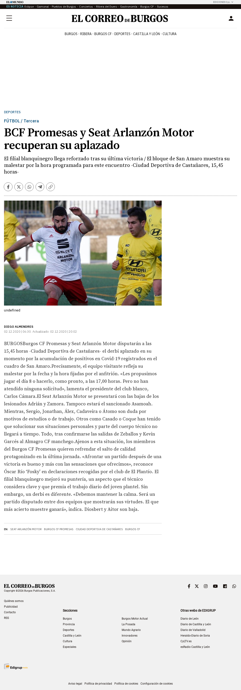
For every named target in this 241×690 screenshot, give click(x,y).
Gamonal (43, 6)
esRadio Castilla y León (195, 647)
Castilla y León (146, 34)
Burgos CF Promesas (58, 529)
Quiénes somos (14, 601)
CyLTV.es (186, 641)
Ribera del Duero (106, 6)
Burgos (71, 34)
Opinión (127, 641)
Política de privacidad (98, 683)
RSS (6, 618)
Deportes (12, 112)
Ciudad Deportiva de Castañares (99, 529)
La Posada (128, 624)
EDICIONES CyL (221, 2)
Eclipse (29, 6)
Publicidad (11, 606)
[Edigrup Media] (16, 666)
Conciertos (86, 6)
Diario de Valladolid (193, 630)
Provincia (69, 624)
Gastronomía (128, 6)
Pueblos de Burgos (64, 6)
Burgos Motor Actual (135, 618)
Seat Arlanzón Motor (26, 529)
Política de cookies (126, 683)
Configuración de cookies (157, 683)
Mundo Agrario (131, 630)
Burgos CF (147, 6)
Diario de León (190, 618)
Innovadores (129, 635)
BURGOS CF (103, 34)
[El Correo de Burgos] (120, 18)
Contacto (10, 612)
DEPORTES (122, 34)
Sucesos (162, 6)
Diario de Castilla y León (196, 624)
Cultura (170, 34)
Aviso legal (75, 683)
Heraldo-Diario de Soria (195, 635)
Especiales (69, 647)
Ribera (86, 34)
